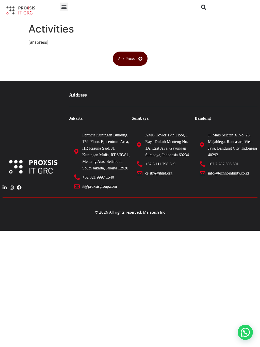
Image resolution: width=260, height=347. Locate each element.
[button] (64, 7)
